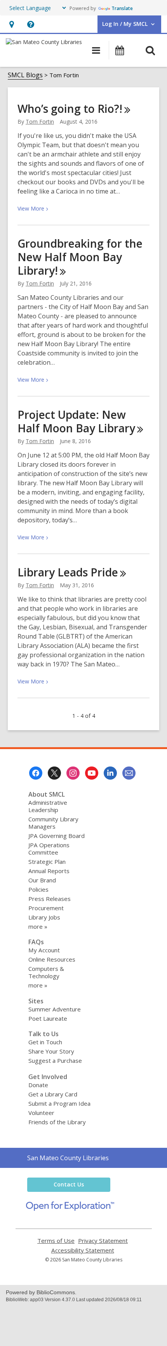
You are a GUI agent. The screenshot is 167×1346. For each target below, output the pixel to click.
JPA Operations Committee (49, 848)
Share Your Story (51, 1051)
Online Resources (51, 959)
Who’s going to (69, 108)
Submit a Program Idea (59, 1103)
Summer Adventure (54, 1009)
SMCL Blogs (25, 75)
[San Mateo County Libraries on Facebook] (35, 773)
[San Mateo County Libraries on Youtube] (91, 773)
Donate (38, 1085)
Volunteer (41, 1113)
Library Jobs (44, 917)
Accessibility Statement (82, 1250)
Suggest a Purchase (55, 1060)
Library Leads (67, 572)
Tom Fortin (40, 121)
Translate (122, 8)
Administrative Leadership (47, 806)
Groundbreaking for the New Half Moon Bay (80, 257)
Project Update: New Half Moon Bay (76, 421)
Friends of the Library (57, 1122)
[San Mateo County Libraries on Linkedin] (110, 773)
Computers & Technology (46, 972)
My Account (44, 950)
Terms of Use (56, 1240)
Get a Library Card (52, 1094)
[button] (11, 24)
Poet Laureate (47, 1018)
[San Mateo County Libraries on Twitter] (54, 773)
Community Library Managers (53, 822)
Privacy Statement (103, 1240)
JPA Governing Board (56, 836)
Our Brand (42, 880)
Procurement (46, 908)
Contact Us (69, 1184)
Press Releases (49, 898)
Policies (38, 889)
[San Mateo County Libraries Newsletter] (129, 773)
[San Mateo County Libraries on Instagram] (73, 773)
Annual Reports (49, 871)
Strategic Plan (47, 861)
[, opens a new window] (70, 1208)
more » (37, 926)
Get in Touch (45, 1042)
